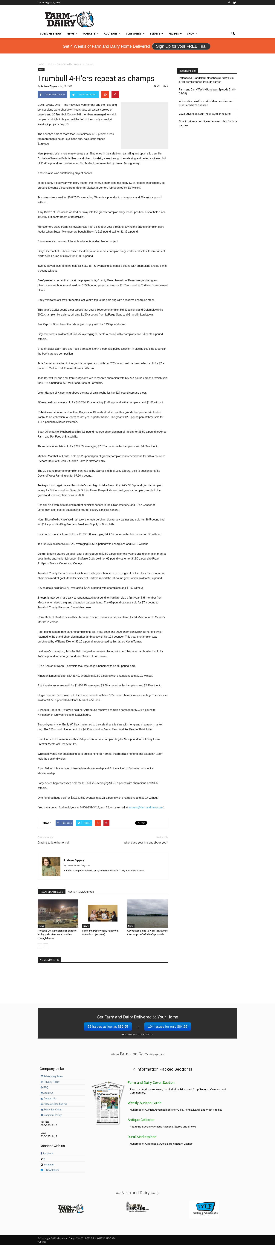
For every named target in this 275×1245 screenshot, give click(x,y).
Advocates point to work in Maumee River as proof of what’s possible (205, 103)
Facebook (47, 1153)
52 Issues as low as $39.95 (108, 1026)
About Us (48, 1093)
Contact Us (49, 1098)
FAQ (45, 1087)
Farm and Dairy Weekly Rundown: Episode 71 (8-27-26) (207, 91)
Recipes (174, 33)
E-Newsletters (51, 1170)
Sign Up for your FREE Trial (181, 46)
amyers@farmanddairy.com (146, 807)
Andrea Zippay (49, 86)
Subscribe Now (51, 33)
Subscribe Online (52, 1109)
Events (155, 33)
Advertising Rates (53, 1076)
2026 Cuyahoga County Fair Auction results (205, 113)
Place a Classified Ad (55, 1104)
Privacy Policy (51, 1082)
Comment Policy (52, 1115)
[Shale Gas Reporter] (137, 1211)
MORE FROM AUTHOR (81, 891)
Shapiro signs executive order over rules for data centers (208, 123)
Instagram (48, 1164)
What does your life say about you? (146, 842)
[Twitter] (234, 2)
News (70, 33)
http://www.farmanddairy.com (77, 865)
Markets (89, 33)
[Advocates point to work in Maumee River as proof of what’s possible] (147, 913)
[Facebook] (229, 2)
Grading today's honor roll (53, 842)
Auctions (110, 33)
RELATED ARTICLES (51, 891)
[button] (232, 33)
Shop (190, 33)
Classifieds (134, 33)
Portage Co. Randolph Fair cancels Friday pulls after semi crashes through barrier (57, 934)
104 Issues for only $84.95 (167, 1026)
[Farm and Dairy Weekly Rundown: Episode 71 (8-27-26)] (102, 913)
